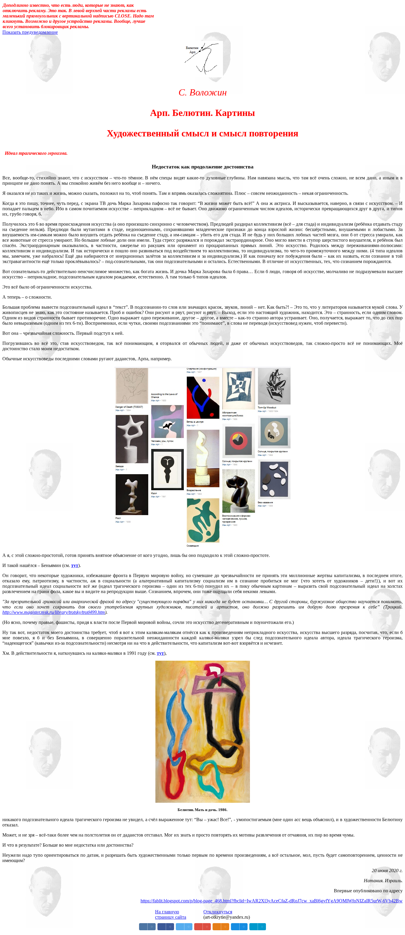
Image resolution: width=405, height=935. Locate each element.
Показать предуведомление (30, 32)
